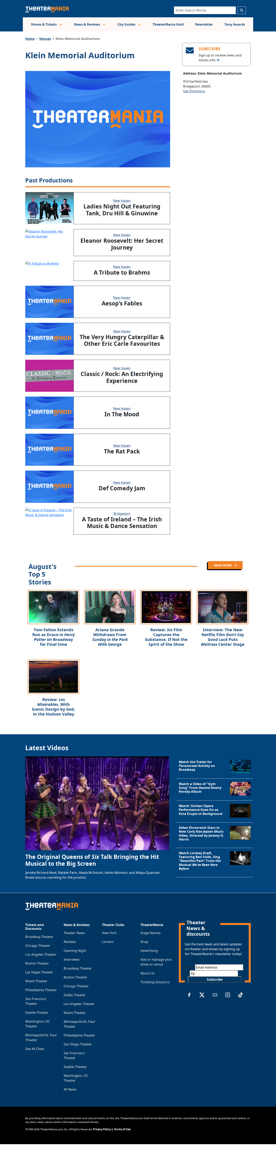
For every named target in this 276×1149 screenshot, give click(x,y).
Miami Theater (36, 981)
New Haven (122, 200)
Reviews (70, 942)
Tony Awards (234, 24)
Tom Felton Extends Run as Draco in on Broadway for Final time (53, 637)
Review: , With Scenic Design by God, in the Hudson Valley (53, 707)
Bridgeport (122, 513)
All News (70, 1089)
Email (190, 967)
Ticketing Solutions (155, 982)
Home (30, 38)
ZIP (187, 973)
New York (109, 933)
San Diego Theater (78, 1044)
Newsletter (204, 24)
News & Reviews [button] (87, 24)
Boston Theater (37, 963)
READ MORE (223, 565)
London (108, 942)
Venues (45, 38)
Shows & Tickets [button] (44, 24)
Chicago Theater (37, 945)
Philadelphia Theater (41, 990)
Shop (144, 942)
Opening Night (75, 950)
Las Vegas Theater (39, 972)
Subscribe (214, 979)
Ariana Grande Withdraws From (110, 637)
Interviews (72, 959)
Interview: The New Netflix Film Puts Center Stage (222, 637)
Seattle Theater (36, 1012)
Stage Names (150, 933)
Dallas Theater (75, 995)
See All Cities (34, 1049)
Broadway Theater (39, 936)
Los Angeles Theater (40, 954)
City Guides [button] (126, 24)
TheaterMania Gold (168, 24)
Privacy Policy (102, 1129)
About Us (147, 973)
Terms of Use (122, 1129)
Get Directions (194, 91)
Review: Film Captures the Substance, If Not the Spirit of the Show (166, 637)
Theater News (74, 933)
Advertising (149, 950)
